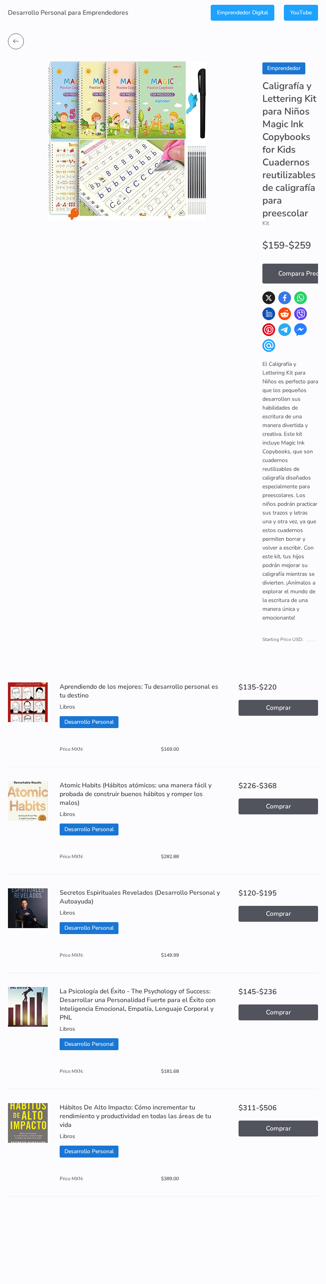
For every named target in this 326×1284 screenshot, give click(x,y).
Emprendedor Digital (242, 12)
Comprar (278, 707)
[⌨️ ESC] (16, 41)
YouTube (301, 12)
